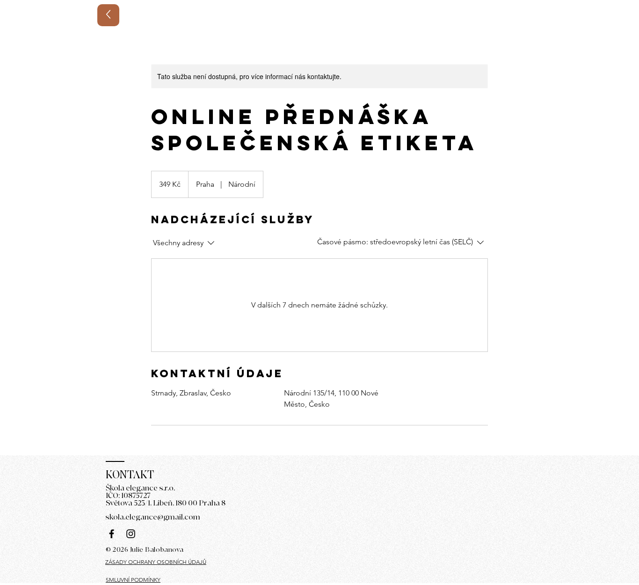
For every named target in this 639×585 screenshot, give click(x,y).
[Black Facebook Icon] (111, 534)
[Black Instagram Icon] (131, 534)
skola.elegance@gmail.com (152, 517)
